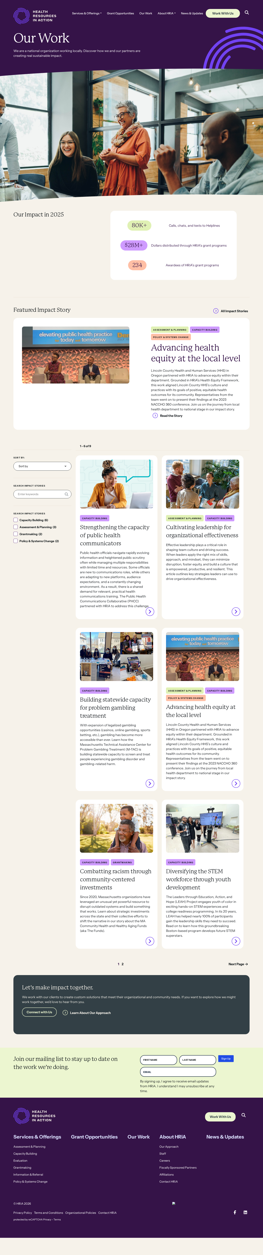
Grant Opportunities (120, 13)
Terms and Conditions (48, 1213)
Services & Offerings (85, 13)
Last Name (189, 1059)
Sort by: (19, 457)
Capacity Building (25, 1154)
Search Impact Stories (29, 485)
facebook (235, 1212)
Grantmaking (22, 1168)
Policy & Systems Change (30, 1181)
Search (243, 1113)
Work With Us (222, 13)
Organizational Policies (80, 1213)
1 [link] (118, 964)
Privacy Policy (22, 1213)
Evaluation (20, 1161)
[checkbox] (42, 520)
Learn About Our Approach (90, 1013)
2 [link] (122, 964)
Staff (162, 1154)
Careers (164, 1161)
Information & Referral (28, 1175)
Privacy (47, 1219)
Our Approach (169, 1147)
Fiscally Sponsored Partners (178, 1168)
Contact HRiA (168, 1181)
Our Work (145, 13)
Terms (57, 1219)
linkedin (245, 1212)
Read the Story (171, 415)
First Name (150, 1059)
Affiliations (166, 1175)
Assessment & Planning (29, 1147)
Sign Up (226, 1058)
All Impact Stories (234, 311)
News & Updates (192, 13)
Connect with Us (39, 1012)
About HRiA (166, 13)
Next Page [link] (236, 964)
